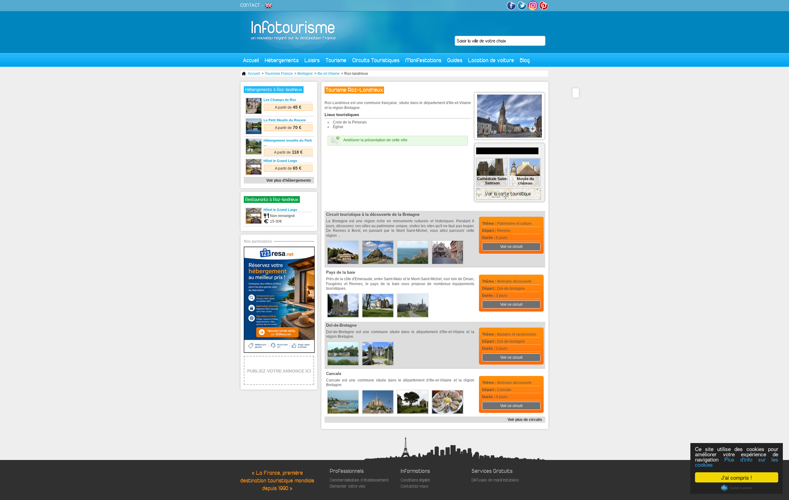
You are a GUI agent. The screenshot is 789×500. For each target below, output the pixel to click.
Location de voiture (491, 60)
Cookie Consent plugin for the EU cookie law (736, 488)
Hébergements (282, 60)
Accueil (251, 60)
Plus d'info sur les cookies (736, 461)
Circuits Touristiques (375, 60)
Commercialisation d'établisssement (359, 480)
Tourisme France (279, 73)
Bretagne (305, 73)
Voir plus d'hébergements (288, 180)
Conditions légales (415, 480)
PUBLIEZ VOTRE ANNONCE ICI (279, 371)
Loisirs (312, 60)
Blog (525, 60)
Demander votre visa (347, 486)
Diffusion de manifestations (495, 480)
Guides (454, 60)
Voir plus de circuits (525, 419)
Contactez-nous (414, 486)
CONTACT (250, 5)
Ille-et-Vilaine (328, 73)
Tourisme (335, 60)
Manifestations (423, 60)
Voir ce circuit (511, 246)
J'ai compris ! (736, 477)
